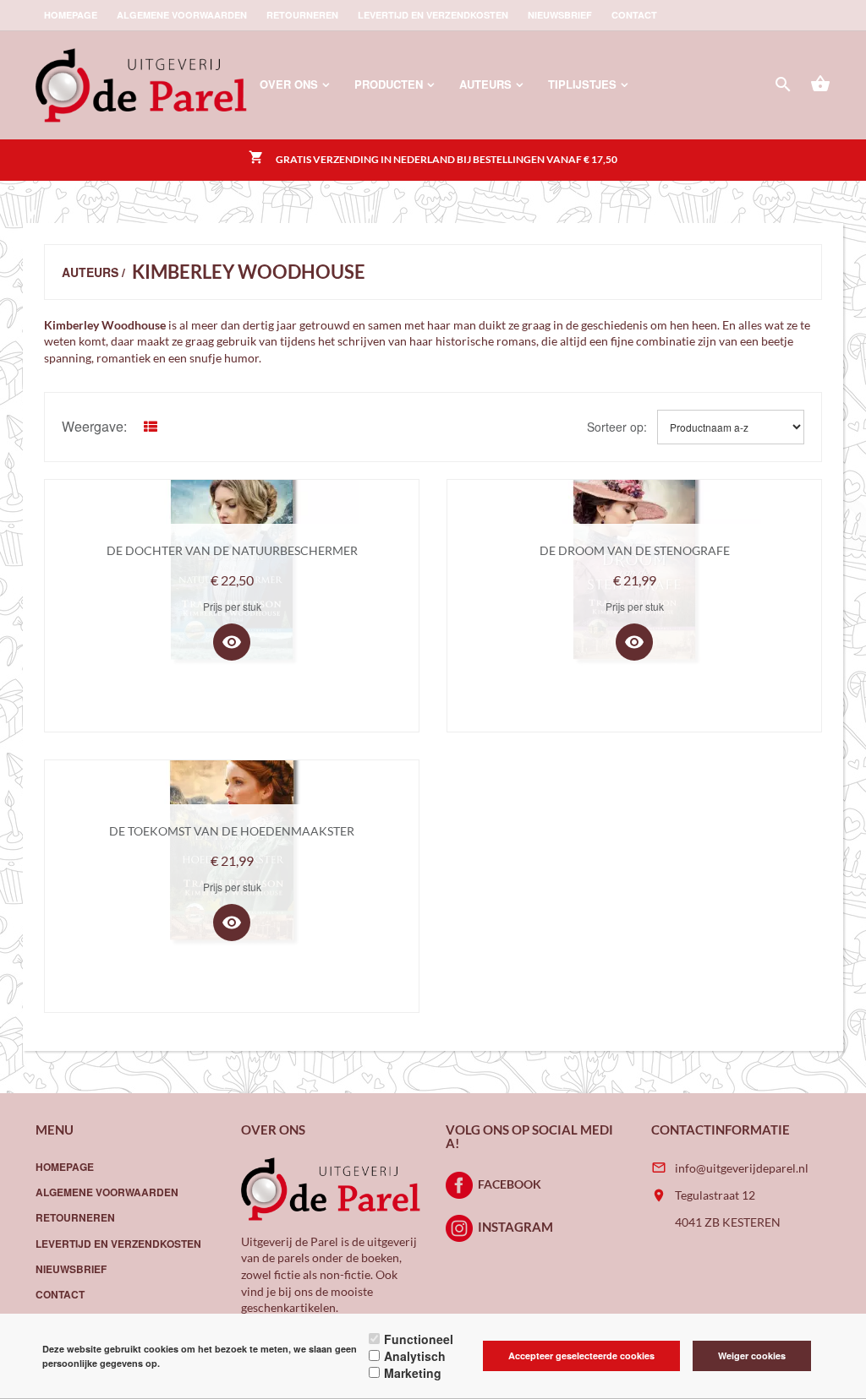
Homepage (70, 14)
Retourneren (302, 14)
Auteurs (485, 84)
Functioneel (418, 1339)
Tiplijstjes (582, 84)
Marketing (412, 1372)
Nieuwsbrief (560, 14)
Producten (388, 84)
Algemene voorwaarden (182, 14)
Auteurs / (93, 272)
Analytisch (415, 1355)
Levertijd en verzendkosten (433, 14)
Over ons (289, 84)
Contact (634, 14)
